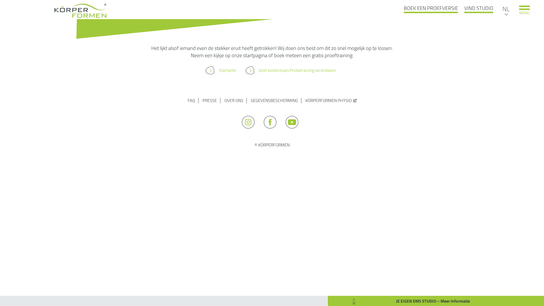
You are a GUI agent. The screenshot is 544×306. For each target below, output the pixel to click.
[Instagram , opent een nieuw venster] (250, 130)
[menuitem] (506, 8)
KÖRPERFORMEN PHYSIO (328, 100)
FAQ (191, 100)
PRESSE (210, 100)
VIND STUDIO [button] (478, 8)
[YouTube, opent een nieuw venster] (294, 130)
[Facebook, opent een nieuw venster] (272, 130)
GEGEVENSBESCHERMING (274, 100)
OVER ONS (233, 100)
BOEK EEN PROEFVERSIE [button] (431, 8)
